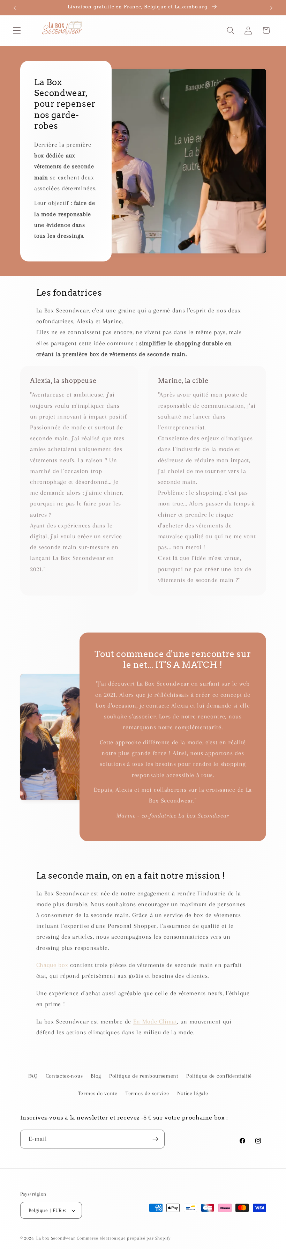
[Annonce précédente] (14, 7)
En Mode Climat (155, 1021)
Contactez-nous (64, 1076)
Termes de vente (98, 1093)
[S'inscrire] (155, 1139)
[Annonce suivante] (271, 7)
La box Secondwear (55, 1238)
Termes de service (147, 1093)
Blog (96, 1076)
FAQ (33, 1076)
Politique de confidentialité (219, 1076)
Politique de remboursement (143, 1076)
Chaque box (52, 964)
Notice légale (192, 1093)
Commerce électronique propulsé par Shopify (124, 1238)
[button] (17, 30)
